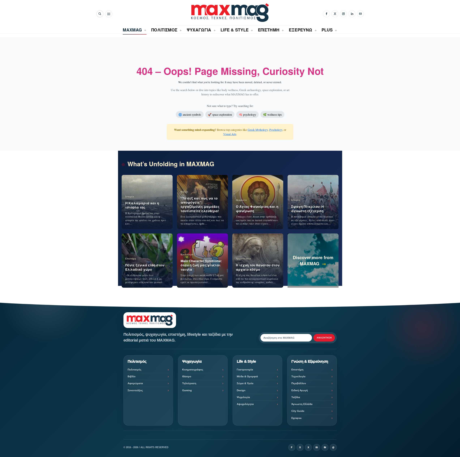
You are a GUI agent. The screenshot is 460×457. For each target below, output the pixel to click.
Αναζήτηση (324, 337)
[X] (334, 13)
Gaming (187, 390)
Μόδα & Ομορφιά (247, 376)
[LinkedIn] (351, 13)
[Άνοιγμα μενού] (108, 13)
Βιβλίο (132, 376)
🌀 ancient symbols (189, 114)
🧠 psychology (247, 114)
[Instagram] (343, 13)
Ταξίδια (295, 397)
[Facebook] (326, 13)
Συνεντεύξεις (135, 390)
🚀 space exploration (220, 114)
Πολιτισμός (134, 369)
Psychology (275, 130)
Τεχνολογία (298, 376)
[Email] (360, 13)
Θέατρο (186, 376)
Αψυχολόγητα (245, 404)
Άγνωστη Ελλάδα (302, 404)
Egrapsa (296, 418)
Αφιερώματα (135, 383)
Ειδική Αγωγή (299, 390)
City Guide (297, 410)
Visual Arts (229, 134)
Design (241, 390)
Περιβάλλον (298, 383)
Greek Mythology (258, 130)
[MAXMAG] (230, 12)
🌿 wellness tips (272, 114)
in (325, 447)
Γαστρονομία (245, 369)
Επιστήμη (297, 369)
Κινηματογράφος (192, 369)
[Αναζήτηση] (100, 13)
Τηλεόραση (189, 383)
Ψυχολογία (243, 397)
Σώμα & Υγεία (245, 383)
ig (317, 447)
